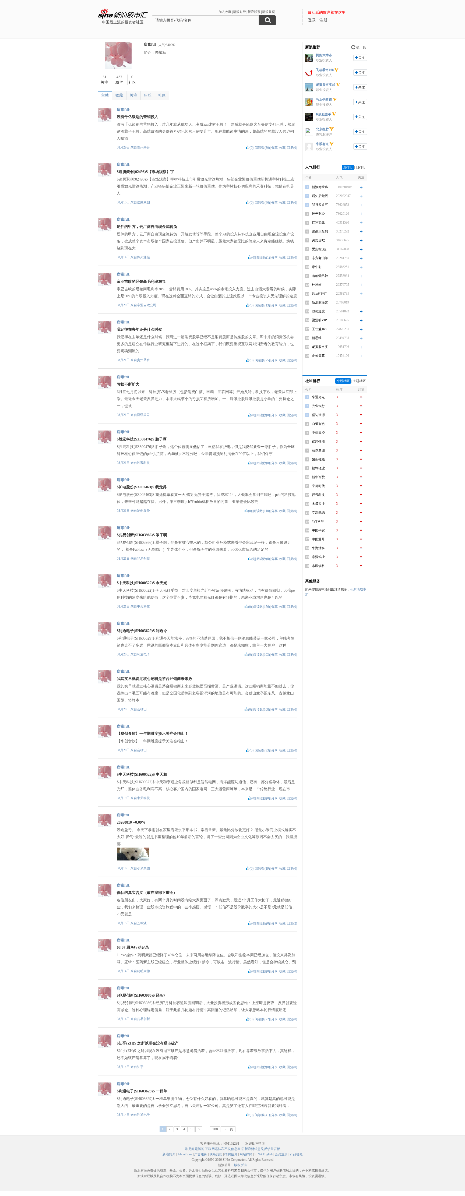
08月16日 (124, 868)
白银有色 (318, 424)
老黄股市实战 (325, 85)
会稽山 (142, 709)
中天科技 (143, 606)
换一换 (361, 47)
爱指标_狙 (319, 249)
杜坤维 (317, 285)
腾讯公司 (143, 415)
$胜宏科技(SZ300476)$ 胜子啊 (142, 439)
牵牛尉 (317, 267)
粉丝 (148, 95)
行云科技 (318, 495)
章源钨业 (318, 557)
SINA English (264, 1154)
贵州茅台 (143, 147)
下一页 (228, 1129)
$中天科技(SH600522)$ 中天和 (142, 774)
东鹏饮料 (318, 566)
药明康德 (143, 971)
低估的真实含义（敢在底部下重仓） (147, 893)
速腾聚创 (143, 202)
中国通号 (318, 539)
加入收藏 (225, 12)
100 (215, 1129)
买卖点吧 (318, 240)
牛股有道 (322, 144)
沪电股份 (143, 511)
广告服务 (200, 1154)
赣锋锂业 (318, 468)
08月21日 (124, 360)
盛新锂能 (318, 459)
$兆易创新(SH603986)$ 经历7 (141, 995)
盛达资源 (318, 415)
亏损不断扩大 (128, 384)
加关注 (360, 58)
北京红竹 (322, 129)
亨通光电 (318, 397)
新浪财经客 (320, 187)
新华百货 (318, 477)
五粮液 (142, 923)
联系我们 (215, 1154)
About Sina (185, 1154)
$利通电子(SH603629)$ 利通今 (142, 631)
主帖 (105, 95)
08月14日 (124, 257)
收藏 (119, 95)
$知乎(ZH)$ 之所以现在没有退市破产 (148, 1043)
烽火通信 (143, 257)
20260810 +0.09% (131, 822)
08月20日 (124, 654)
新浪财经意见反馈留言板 (262, 1149)
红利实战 (318, 222)
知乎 (140, 1067)
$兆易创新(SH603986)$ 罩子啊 (142, 535)
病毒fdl (150, 45)
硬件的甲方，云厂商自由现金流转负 (147, 227)
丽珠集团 (318, 450)
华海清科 (318, 548)
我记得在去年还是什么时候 (139, 329)
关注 (133, 95)
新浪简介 (169, 1154)
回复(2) (292, 923)
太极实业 (318, 504)
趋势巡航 (318, 311)
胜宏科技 (143, 463)
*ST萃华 (318, 521)
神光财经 (318, 214)
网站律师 (245, 1154)
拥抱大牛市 (324, 55)
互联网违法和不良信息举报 (224, 1149)
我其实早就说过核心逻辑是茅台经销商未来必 (154, 679)
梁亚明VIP (319, 320)
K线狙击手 (323, 114)
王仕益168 (319, 329)
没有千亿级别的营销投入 (137, 117)
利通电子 (143, 654)
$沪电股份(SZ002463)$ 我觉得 (142, 487)
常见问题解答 (194, 1149)
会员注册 (281, 1154)
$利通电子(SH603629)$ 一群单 (142, 1091)
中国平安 (318, 530)
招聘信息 (230, 1154)
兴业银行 (318, 406)
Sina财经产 (319, 293)
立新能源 (318, 512)
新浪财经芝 (320, 302)
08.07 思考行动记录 (133, 947)
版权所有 (240, 1165)
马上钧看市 (324, 99)
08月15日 (124, 202)
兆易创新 (143, 558)
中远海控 (318, 433)
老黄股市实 (320, 347)
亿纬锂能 (318, 441)
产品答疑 (296, 1154)
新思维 (317, 338)
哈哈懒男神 (320, 276)
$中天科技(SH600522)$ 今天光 (142, 583)
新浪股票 (254, 12)
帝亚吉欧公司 (146, 305)
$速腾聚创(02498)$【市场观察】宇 (145, 172)
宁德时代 (318, 486)
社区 (162, 95)
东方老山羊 (320, 258)
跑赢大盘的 (320, 231)
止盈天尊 (318, 356)
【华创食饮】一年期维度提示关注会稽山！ (152, 734)
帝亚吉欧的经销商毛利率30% (141, 282)
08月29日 (124, 147)
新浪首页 (268, 12)
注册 (323, 20)
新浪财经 (239, 12)
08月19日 (124, 798)
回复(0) (292, 148)
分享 (274, 148)
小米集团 (143, 868)
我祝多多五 (320, 205)
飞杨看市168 (325, 70)
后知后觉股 (320, 196)
